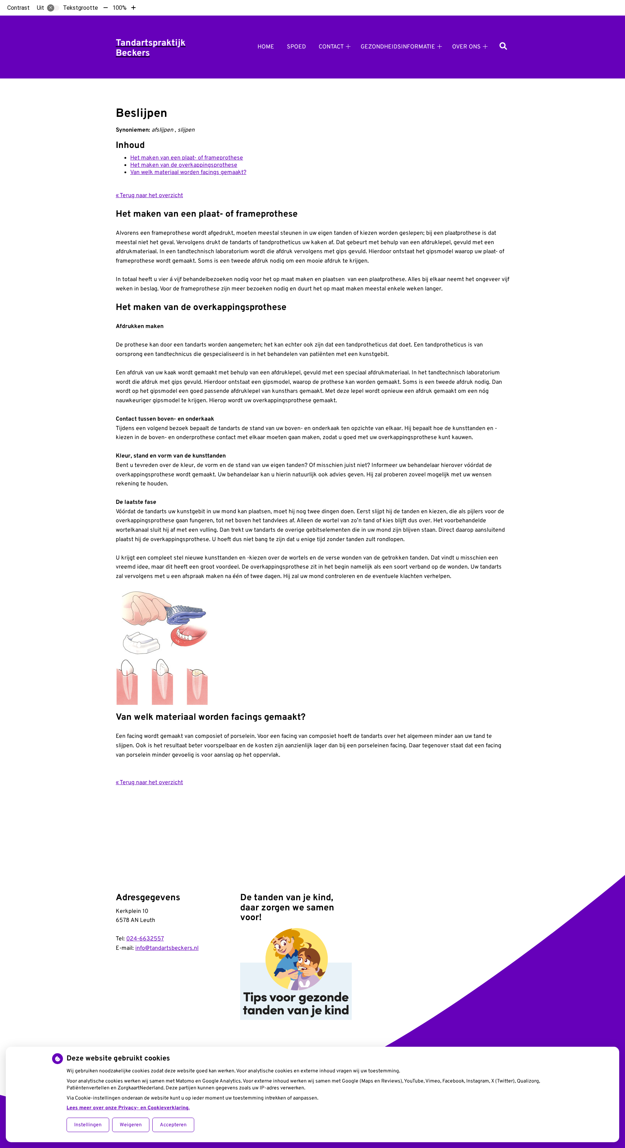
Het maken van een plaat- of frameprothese (186, 158)
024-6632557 (145, 939)
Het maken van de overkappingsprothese (183, 165)
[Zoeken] (503, 47)
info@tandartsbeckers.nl (167, 948)
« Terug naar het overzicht (149, 195)
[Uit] (53, 7)
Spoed (296, 47)
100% (119, 7)
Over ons (466, 47)
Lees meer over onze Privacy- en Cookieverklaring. (128, 1108)
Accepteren (173, 1125)
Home (266, 47)
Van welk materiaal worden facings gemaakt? (188, 172)
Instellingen (88, 1125)
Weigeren (131, 1125)
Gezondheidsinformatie (398, 47)
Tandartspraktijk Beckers (151, 48)
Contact (331, 47)
